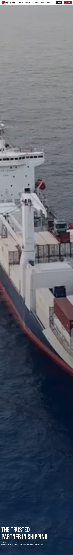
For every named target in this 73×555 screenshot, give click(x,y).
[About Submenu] (38, 3)
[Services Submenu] (31, 3)
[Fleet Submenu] (22, 3)
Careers (49, 2)
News (42, 2)
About (35, 2)
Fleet (20, 2)
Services (27, 2)
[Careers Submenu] (52, 3)
